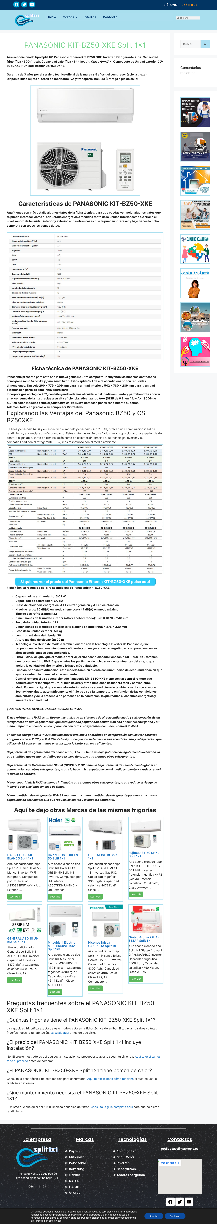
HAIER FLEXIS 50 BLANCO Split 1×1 (20, 856)
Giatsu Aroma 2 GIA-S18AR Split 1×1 (144, 938)
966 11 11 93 (189, 5)
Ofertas (90, 17)
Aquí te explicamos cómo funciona (110, 1078)
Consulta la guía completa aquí (112, 1107)
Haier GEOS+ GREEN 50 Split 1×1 (63, 856)
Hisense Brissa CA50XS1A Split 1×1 (102, 944)
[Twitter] (24, 4)
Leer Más (14, 896)
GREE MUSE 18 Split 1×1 (102, 856)
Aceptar (154, 1216)
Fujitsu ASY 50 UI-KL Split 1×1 (144, 854)
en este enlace (53, 1220)
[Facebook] (16, 4)
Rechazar (175, 1216)
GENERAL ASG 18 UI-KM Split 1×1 (22, 940)
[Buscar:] (190, 44)
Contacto (110, 17)
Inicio (52, 17)
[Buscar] (205, 44)
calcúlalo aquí (60, 1032)
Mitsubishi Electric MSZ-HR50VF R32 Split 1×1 (61, 946)
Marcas (68, 17)
